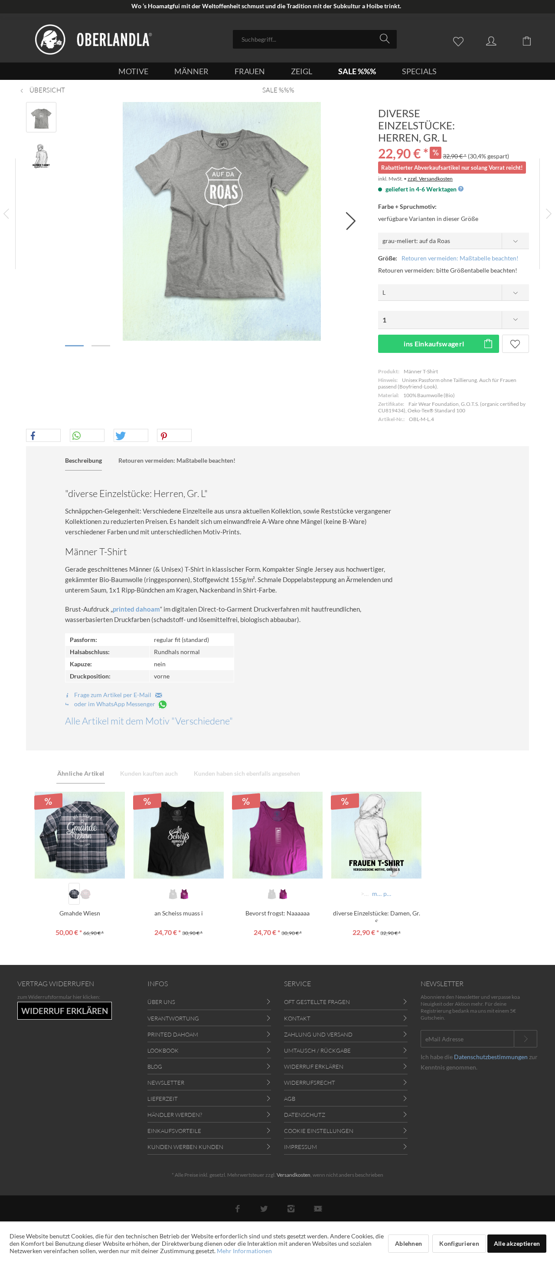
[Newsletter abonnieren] (525, 1038)
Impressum (300, 1146)
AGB (289, 1098)
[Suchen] (386, 38)
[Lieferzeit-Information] (460, 189)
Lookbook (163, 1050)
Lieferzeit (162, 1098)
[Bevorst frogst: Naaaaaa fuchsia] (283, 894)
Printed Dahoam (172, 1034)
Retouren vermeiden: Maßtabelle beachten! (460, 258)
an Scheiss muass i (178, 913)
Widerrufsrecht (309, 1082)
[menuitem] (315, 39)
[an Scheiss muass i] (179, 835)
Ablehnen (408, 1243)
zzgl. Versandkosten (430, 178)
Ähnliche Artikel (80, 773)
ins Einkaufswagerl (434, 343)
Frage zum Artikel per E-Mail (114, 694)
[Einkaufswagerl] (533, 40)
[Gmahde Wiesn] (80, 835)
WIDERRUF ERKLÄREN (64, 1011)
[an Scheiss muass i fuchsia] (184, 894)
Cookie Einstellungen (318, 1130)
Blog (154, 1066)
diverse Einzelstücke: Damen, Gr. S (376, 915)
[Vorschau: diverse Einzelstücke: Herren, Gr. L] (41, 117)
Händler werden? (174, 1114)
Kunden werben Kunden (185, 1146)
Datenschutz (304, 1114)
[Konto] (499, 40)
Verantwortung (173, 1018)
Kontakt (297, 1018)
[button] (43, 435)
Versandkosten (293, 1175)
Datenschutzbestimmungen (491, 1056)
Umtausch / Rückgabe (317, 1050)
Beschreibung (83, 460)
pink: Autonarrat (388, 893)
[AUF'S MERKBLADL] (515, 344)
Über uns (161, 1001)
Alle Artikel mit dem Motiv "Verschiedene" (149, 721)
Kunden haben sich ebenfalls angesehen (247, 773)
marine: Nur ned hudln (377, 893)
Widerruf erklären (313, 1066)
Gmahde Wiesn (79, 913)
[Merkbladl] (460, 40)
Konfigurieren (459, 1243)
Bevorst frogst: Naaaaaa (277, 913)
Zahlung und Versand (318, 1034)
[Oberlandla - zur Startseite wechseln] (93, 39)
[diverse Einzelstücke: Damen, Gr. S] (376, 835)
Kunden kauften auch (149, 773)
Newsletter (165, 1082)
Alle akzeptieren (517, 1243)
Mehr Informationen (244, 1250)
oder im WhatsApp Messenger (115, 704)
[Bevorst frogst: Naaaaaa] (277, 835)
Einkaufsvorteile (174, 1130)
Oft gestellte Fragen (317, 1001)
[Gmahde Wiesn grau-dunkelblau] (74, 894)
